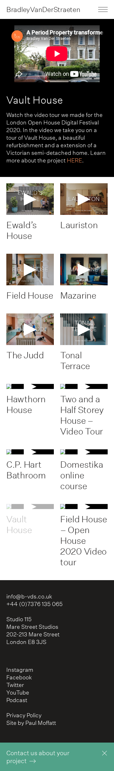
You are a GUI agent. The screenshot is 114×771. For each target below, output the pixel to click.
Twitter (15, 685)
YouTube (17, 692)
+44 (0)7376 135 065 (34, 604)
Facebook (19, 677)
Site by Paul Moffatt (31, 722)
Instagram (19, 669)
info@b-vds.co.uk (29, 596)
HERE (74, 160)
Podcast (16, 700)
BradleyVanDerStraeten (43, 9)
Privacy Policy (23, 715)
